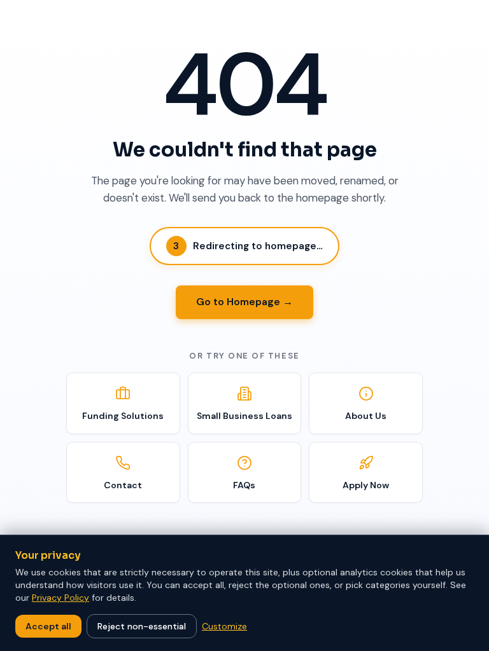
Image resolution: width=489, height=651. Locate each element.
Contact (123, 485)
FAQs (244, 485)
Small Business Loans (244, 415)
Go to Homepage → (244, 301)
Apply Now (366, 485)
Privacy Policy (60, 597)
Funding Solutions (123, 415)
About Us (365, 415)
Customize (224, 626)
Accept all (48, 626)
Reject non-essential (141, 626)
